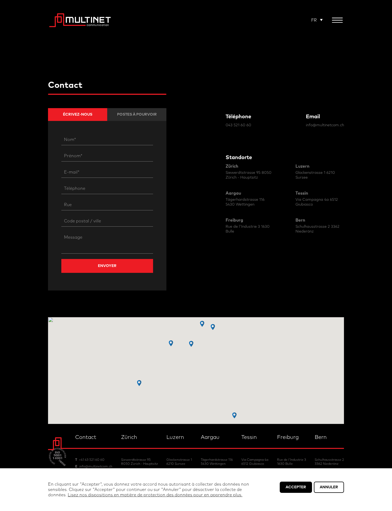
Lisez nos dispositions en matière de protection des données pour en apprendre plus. (155, 495)
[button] (234, 415)
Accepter (296, 487)
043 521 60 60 (238, 125)
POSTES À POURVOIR (137, 114)
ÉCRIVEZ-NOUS (77, 114)
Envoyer (107, 266)
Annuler (329, 487)
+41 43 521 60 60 (92, 460)
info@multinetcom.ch (325, 125)
